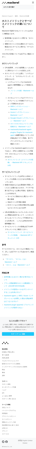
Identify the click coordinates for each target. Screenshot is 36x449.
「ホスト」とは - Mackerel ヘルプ (17, 265)
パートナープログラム (9, 410)
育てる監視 (5, 355)
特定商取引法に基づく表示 (10, 425)
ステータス (5, 434)
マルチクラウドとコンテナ (10, 361)
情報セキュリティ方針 (9, 422)
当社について (6, 407)
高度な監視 (5, 358)
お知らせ (5, 428)
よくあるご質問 (7, 396)
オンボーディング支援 (9, 387)
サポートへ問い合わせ (9, 399)
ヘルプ (4, 390)
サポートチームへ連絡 (18, 334)
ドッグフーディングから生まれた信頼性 (14, 367)
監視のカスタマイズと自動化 (11, 364)
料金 (3, 369)
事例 (3, 372)
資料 (3, 375)
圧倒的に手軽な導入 (8, 352)
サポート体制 (6, 384)
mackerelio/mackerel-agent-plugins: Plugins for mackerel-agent (21, 132)
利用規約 (5, 413)
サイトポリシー (7, 419)
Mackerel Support (7, 16)
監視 (16, 16)
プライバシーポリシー (9, 416)
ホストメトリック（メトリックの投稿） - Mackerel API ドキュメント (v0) (20, 162)
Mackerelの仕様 (24, 16)
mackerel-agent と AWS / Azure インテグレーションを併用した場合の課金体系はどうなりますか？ (18, 298)
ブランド (5, 431)
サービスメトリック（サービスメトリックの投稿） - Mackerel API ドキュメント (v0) (20, 235)
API (3, 393)
